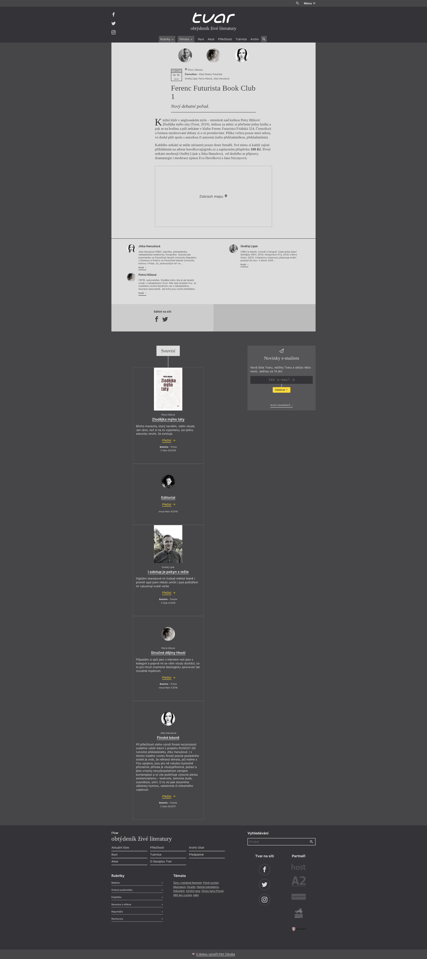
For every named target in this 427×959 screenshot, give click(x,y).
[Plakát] (168, 389)
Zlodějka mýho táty (168, 419)
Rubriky (165, 39)
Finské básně (168, 737)
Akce (211, 39)
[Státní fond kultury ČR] (299, 929)
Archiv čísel (196, 847)
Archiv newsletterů (280, 405)
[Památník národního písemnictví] (299, 913)
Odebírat (280, 389)
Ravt (201, 39)
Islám (196, 895)
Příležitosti (225, 39)
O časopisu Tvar (161, 861)
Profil (141, 267)
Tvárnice (241, 39)
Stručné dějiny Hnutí (168, 653)
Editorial (168, 497)
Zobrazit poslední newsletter (280, 398)
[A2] (299, 882)
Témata (184, 39)
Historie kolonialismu (208, 886)
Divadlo (191, 886)
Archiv (255, 39)
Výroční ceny (193, 890)
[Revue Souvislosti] (299, 897)
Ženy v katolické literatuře (187, 882)
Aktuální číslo (120, 847)
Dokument (178, 890)
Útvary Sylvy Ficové (212, 890)
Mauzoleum (179, 886)
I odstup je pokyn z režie (168, 572)
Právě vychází (211, 882)
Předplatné (196, 854)
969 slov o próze (182, 895)
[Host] (299, 867)
